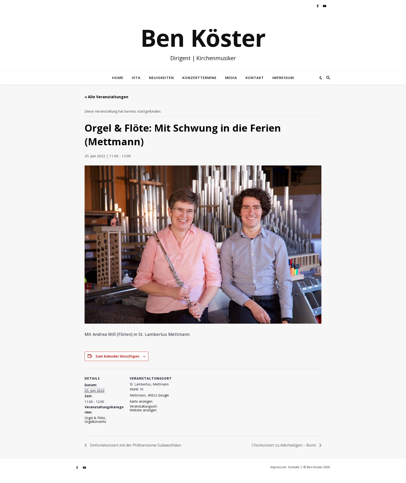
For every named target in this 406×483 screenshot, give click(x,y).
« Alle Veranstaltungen (106, 96)
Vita (136, 77)
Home (117, 77)
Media (231, 77)
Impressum (283, 77)
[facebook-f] (318, 6)
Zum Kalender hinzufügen (117, 356)
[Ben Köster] (203, 41)
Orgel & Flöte (95, 418)
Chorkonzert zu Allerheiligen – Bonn (284, 445)
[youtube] (324, 6)
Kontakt (255, 77)
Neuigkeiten (161, 77)
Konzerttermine (199, 77)
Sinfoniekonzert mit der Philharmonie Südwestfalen (135, 445)
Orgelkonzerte (95, 421)
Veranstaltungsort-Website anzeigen (144, 408)
